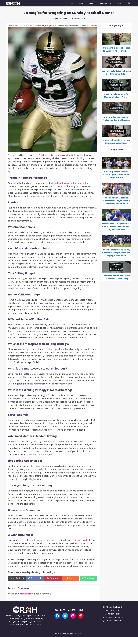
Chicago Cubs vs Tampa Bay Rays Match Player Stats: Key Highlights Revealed (116, 253)
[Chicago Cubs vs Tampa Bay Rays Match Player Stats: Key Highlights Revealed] (116, 245)
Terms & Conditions (114, 617)
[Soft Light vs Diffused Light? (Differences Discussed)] (116, 271)
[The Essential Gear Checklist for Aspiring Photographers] (116, 43)
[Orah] (14, 3)
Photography (105, 3)
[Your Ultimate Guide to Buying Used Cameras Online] (116, 66)
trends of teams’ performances (68, 183)
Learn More (93, 26)
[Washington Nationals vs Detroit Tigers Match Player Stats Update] (116, 167)
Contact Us (114, 610)
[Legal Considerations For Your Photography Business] (116, 135)
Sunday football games (51, 155)
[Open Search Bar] (129, 3)
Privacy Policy (114, 614)
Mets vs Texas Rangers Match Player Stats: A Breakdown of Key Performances (116, 226)
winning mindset (82, 540)
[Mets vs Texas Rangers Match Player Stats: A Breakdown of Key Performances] (116, 219)
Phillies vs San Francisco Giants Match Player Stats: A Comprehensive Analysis (116, 201)
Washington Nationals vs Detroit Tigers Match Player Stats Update (116, 174)
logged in (26, 593)
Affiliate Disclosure (114, 620)
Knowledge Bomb (86, 3)
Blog (119, 3)
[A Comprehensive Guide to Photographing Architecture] (116, 112)
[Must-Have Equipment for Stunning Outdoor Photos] (116, 89)
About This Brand (114, 607)
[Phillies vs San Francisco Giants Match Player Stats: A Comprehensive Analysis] (116, 193)
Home (72, 3)
